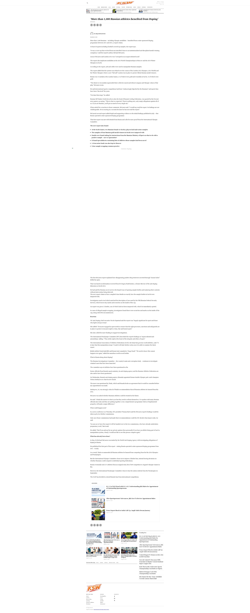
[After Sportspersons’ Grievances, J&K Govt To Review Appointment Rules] (88, 11)
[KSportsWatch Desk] (92, 33)
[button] (87, 3)
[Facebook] (91, 25)
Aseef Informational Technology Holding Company (101, 609)
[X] (94, 25)
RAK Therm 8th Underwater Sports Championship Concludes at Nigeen (129, 556)
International (92, 21)
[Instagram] (114, 598)
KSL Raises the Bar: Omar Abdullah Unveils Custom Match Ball (150, 577)
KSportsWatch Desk (100, 33)
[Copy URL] (100, 25)
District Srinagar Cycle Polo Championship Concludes (148, 572)
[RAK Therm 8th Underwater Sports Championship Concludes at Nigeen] (129, 550)
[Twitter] (114, 601)
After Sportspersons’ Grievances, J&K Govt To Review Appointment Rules (100, 10)
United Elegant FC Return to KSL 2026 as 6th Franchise (152, 10)
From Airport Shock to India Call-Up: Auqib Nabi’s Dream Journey (126, 10)
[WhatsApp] (97, 25)
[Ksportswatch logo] (125, 3)
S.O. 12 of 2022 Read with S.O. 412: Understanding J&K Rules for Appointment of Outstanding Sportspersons (132, 487)
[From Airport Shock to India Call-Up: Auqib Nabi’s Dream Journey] (114, 11)
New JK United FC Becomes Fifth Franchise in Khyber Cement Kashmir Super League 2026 (111, 556)
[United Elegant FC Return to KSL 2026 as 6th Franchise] (141, 11)
